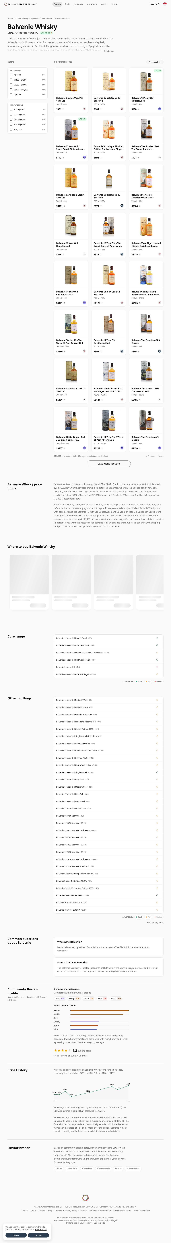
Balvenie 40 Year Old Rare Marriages (72, 674)
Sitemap (58, 1210)
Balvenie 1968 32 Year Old (67, 844)
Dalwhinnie (72, 1168)
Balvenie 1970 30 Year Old (67, 852)
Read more (109, 51)
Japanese (78, 4)
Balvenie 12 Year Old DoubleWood (71, 638)
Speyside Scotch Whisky (41, 18)
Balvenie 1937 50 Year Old (67, 816)
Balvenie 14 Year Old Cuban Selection (73, 743)
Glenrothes (87, 1168)
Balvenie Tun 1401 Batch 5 (68, 902)
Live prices (45, 33)
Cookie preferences (122, 1210)
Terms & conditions (88, 1210)
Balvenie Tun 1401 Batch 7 (68, 910)
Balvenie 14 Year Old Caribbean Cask (72, 645)
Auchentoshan (133, 1168)
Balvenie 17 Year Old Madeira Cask (71, 787)
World (104, 4)
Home (10, 18)
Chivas (59, 1168)
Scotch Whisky (21, 18)
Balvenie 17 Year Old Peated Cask (71, 808)
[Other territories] (165, 4)
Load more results (109, 464)
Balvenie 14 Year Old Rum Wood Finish (73, 765)
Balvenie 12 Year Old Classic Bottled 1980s (75, 729)
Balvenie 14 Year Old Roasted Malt (71, 758)
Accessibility (105, 1210)
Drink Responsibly (141, 1210)
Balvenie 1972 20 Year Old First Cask (72, 866)
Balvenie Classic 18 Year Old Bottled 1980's (75, 888)
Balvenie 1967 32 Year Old (67, 837)
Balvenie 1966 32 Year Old (67, 823)
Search (25, 1210)
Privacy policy (71, 1210)
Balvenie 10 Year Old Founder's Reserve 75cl (76, 721)
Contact (42, 1210)
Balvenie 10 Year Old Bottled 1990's (72, 707)
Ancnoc (118, 1168)
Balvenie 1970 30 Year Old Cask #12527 (73, 859)
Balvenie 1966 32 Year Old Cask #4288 (73, 830)
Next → (161, 456)
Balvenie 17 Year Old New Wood (70, 801)
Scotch (57, 4)
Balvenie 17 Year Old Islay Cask (70, 779)
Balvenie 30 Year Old (65, 667)
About (33, 1210)
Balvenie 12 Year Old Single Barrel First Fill (75, 736)
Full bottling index (155, 922)
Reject (16, 1235)
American (92, 4)
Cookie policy (41, 1229)
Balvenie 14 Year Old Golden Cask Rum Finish (76, 750)
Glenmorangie (103, 1168)
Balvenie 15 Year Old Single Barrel (71, 772)
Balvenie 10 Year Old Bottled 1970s (71, 700)
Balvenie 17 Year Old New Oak (69, 794)
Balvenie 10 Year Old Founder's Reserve (74, 714)
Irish (67, 4)
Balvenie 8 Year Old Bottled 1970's (71, 881)
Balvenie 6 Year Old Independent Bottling (75, 873)
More (114, 4)
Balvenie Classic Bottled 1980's (70, 895)
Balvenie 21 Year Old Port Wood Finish (73, 660)
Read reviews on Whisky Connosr (71, 1055)
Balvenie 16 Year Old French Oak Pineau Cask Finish (79, 652)
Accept (38, 1235)
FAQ (50, 1210)
